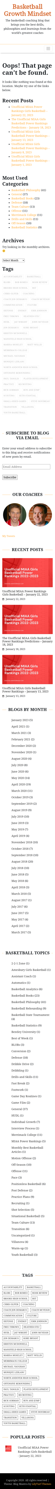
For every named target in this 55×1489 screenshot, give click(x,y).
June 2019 (17, 823)
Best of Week (20, 1038)
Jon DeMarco (11, 327)
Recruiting (25, 384)
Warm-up (17, 1248)
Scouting (9, 395)
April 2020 (18, 784)
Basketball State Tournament (30, 1015)
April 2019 (18, 835)
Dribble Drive (20, 1064)
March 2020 (19, 790)
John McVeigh (40, 322)
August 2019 (19, 810)
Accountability (13, 276)
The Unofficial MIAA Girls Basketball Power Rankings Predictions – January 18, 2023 (31, 123)
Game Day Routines (24, 1096)
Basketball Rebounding (26, 1008)
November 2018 (21, 842)
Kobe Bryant (30, 327)
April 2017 (18, 926)
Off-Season (18, 223)
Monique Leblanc (14, 361)
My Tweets (8, 536)
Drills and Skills (21, 219)
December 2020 (21, 745)
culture (32, 305)
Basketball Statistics (24, 227)
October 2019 (20, 797)
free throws (11, 316)
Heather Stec (32, 316)
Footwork (17, 1089)
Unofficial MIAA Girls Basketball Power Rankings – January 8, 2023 (30, 148)
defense (8, 310)
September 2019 (22, 803)
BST (34, 288)
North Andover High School (21, 367)
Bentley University (23, 1032)
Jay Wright (20, 322)
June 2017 (17, 913)
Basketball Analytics (24, 989)
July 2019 (17, 816)
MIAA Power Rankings (26, 1141)
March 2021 (19, 733)
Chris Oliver (11, 293)
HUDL (15, 1115)
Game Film (18, 1102)
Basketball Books (22, 198)
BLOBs (7, 282)
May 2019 (17, 829)
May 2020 (17, 778)
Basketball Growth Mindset (27, 10)
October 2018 (20, 848)
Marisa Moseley (13, 344)
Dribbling (17, 1070)
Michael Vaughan (14, 356)
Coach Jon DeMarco (15, 299)
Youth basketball (15, 412)
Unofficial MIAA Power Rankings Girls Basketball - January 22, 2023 (35, 1451)
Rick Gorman (11, 390)
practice (9, 384)
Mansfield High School (18, 339)
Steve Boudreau (40, 401)
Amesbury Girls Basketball (28, 969)
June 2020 (17, 771)
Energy (22, 310)
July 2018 (17, 868)
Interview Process (23, 1128)
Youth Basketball (22, 1254)
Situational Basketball (25, 1216)
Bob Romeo (21, 282)
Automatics (18, 982)
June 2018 (17, 874)
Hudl (7, 322)
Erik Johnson (39, 310)
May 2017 (17, 919)
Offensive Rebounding (17, 373)
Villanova (27, 407)
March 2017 (19, 932)
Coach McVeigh (40, 299)
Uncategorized (20, 1235)
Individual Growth (23, 1122)
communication (13, 305)
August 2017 (19, 900)
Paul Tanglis (11, 378)
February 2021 (20, 739)
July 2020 (17, 765)
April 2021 (18, 726)
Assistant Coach (21, 976)
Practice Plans (20, 1196)
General (16, 194)
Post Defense (19, 1190)
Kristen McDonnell (15, 333)
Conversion (18, 1051)
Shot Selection (20, 1209)
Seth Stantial (27, 395)
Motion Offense (21, 1158)
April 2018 (18, 887)
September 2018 (22, 855)
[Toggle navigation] (48, 48)
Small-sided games (15, 401)
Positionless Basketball (26, 1184)
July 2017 (17, 906)
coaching (28, 293)
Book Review (39, 282)
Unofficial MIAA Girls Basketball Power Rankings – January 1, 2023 (30, 160)
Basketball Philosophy (25, 190)
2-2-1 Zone (18, 963)
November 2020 (21, 752)
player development (36, 378)
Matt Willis (34, 344)
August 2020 (19, 758)
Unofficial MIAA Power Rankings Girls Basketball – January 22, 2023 (29, 111)
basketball (34, 276)
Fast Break (18, 1083)
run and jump (31, 390)
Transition (10, 407)
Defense (16, 202)
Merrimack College (24, 215)
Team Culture (20, 206)
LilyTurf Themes (41, 1484)
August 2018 (19, 861)
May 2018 (17, 880)
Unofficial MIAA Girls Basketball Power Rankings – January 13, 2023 (30, 136)
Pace (14, 1177)
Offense (16, 210)
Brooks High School (16, 288)
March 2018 (19, 893)
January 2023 (20, 720)
